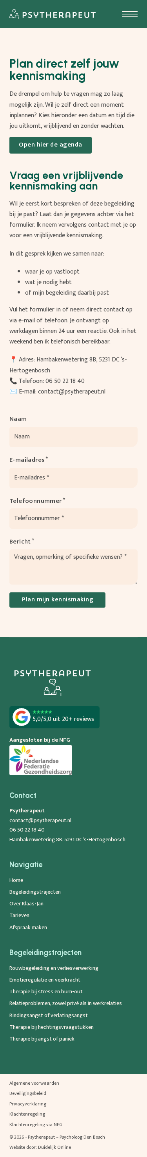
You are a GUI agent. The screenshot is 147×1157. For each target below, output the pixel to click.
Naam (18, 419)
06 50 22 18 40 (65, 381)
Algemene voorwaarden (34, 1083)
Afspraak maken (28, 927)
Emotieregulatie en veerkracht (44, 980)
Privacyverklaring (27, 1104)
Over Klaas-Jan (26, 903)
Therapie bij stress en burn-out (46, 991)
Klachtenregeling (27, 1114)
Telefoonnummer (35, 501)
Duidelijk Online (54, 1147)
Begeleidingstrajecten (35, 892)
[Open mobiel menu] (130, 14)
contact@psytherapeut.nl (71, 391)
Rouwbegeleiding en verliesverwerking (53, 968)
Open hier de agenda (50, 144)
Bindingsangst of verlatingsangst (48, 1015)
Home (16, 880)
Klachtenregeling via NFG (35, 1124)
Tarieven (19, 915)
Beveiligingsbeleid (27, 1093)
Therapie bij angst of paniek (41, 1039)
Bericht (20, 541)
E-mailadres (27, 460)
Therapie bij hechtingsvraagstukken (51, 1027)
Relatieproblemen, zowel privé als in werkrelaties (65, 1003)
